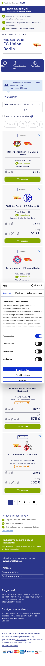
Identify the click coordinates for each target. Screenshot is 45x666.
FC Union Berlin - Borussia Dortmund (22, 389)
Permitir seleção (23, 375)
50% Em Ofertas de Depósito (18, 116)
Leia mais (6, 620)
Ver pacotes (22, 179)
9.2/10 (22, 2)
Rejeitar (22, 380)
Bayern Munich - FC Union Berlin (23, 268)
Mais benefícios (7, 530)
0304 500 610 (21, 639)
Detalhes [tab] (19, 293)
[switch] (38, 344)
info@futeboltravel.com (11, 601)
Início (4, 34)
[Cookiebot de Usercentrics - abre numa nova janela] (31, 286)
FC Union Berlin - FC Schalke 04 (22, 206)
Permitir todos (22, 370)
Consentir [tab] (7, 293)
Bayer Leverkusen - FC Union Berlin (22, 153)
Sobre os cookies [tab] (34, 293)
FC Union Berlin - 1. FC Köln (22, 455)
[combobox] (12, 104)
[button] (3, 9)
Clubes (10, 34)
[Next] (29, 502)
